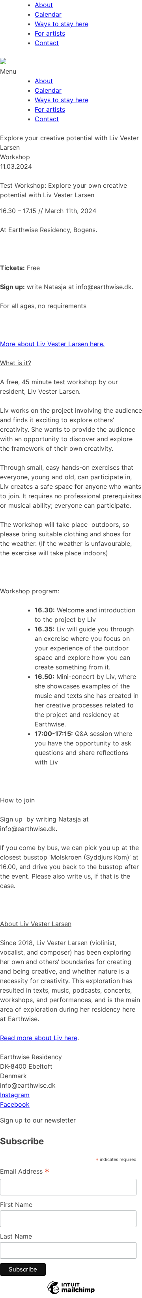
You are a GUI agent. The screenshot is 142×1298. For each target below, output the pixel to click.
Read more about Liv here (38, 1038)
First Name (16, 1204)
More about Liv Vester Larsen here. (52, 344)
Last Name (16, 1236)
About (44, 5)
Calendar (48, 14)
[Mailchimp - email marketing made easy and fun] (71, 1293)
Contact (47, 43)
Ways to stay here (61, 24)
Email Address (24, 1172)
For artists (50, 33)
